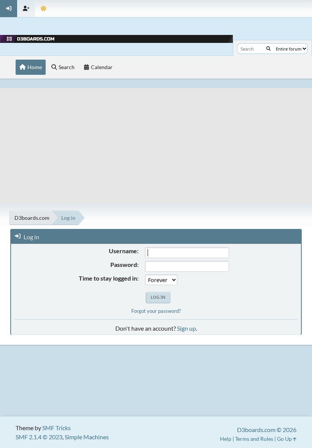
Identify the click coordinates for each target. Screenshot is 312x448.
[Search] (268, 48)
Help (225, 438)
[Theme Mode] (43, 8)
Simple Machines (87, 436)
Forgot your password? (156, 311)
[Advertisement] (156, 141)
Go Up (285, 438)
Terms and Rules (254, 438)
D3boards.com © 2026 (266, 429)
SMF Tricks (56, 427)
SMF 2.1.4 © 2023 (39, 436)
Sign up (186, 328)
